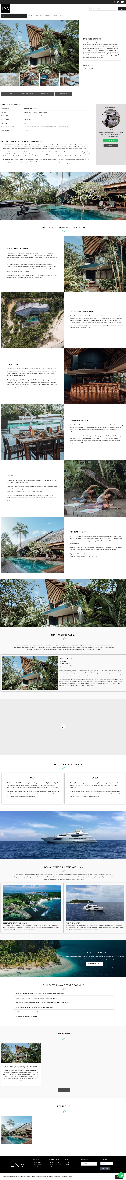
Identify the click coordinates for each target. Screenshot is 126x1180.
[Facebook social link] (88, 65)
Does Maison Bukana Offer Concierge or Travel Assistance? (35, 1007)
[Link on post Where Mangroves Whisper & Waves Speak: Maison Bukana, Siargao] (21, 1053)
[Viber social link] (93, 65)
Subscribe (105, 1168)
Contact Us (122, 8)
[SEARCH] (114, 9)
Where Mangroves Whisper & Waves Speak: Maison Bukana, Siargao (20, 1067)
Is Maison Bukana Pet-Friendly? (26, 1016)
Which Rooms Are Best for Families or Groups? (31, 1012)
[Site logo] (5, 8)
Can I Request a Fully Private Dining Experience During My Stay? (37, 998)
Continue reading (21, 1083)
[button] (2, 80)
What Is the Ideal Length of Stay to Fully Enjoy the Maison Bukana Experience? (41, 993)
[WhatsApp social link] (90, 65)
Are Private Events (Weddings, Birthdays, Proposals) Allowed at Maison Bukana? (42, 1002)
